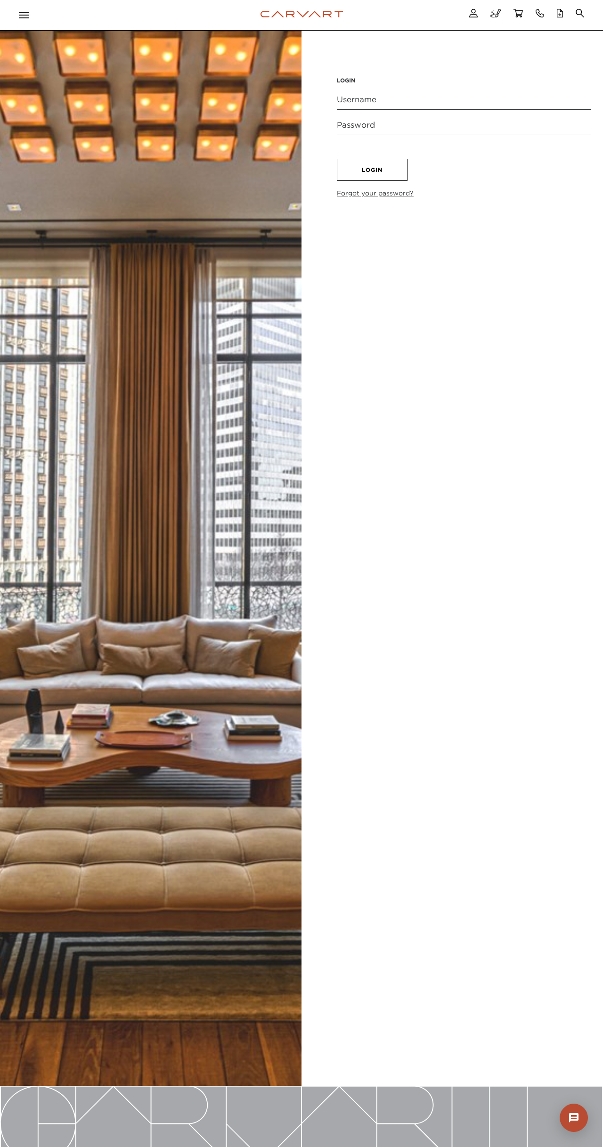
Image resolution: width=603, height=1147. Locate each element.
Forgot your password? (375, 193)
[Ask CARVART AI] (574, 1118)
